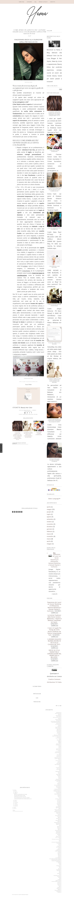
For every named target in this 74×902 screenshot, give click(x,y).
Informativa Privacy (57, 810)
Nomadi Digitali (58, 832)
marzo (49, 534)
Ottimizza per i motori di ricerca (56, 839)
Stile (59, 874)
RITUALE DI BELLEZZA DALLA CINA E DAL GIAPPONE (22, 797)
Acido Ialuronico (58, 712)
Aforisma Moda (58, 716)
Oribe (59, 838)
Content (59, 759)
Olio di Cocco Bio (58, 836)
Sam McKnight (58, 861)
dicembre (50, 526)
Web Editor (59, 887)
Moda (59, 825)
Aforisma (59, 714)
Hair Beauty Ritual (57, 798)
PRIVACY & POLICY (43, 1)
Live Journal (58, 816)
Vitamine (59, 885)
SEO (59, 864)
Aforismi (59, 718)
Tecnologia (59, 879)
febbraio (49, 531)
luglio (49, 514)
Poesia (59, 840)
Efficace (59, 773)
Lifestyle (59, 814)
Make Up (59, 819)
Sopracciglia (58, 873)
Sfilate (59, 866)
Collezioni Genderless (57, 752)
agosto (49, 517)
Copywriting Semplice (57, 764)
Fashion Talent (58, 781)
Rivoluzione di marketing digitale (56, 859)
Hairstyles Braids (58, 806)
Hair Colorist (58, 800)
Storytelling (58, 876)
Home (37, 697)
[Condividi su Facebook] (29, 413)
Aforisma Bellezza (58, 715)
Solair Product (58, 870)
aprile (49, 507)
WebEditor (59, 889)
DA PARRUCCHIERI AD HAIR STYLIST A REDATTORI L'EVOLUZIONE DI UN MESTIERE (28, 435)
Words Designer (58, 891)
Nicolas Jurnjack (58, 831)
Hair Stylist (58, 801)
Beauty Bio (59, 726)
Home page (21, 1)
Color (59, 753)
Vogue (59, 886)
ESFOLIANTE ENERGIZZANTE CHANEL (19, 795)
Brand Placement (58, 744)
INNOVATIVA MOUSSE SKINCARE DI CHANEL (20, 794)
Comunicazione (58, 756)
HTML (59, 808)
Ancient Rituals (58, 720)
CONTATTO (52, 1)
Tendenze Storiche (58, 880)
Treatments (58, 882)
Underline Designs (25, 894)
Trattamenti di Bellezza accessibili (56, 881)
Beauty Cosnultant (58, 728)
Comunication (58, 755)
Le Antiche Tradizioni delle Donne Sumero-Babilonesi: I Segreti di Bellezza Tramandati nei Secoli (54, 618)
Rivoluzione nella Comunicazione (56, 860)
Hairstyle (59, 805)
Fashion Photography (57, 780)
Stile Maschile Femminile (57, 875)
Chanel (59, 746)
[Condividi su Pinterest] (31, 413)
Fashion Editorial (58, 779)
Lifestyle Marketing (57, 815)
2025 (14, 808)
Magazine (59, 817)
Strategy (59, 877)
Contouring (58, 762)
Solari (59, 871)
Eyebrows (59, 776)
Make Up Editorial (58, 820)
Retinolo (59, 855)
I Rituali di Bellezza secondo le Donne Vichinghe (54, 460)
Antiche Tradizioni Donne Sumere (55, 722)
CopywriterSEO (58, 763)
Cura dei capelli (58, 769)
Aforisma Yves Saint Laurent (56, 717)
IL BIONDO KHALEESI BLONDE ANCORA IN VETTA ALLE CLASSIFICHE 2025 (54, 190)
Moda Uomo (58, 827)
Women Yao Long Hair (57, 890)
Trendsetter (58, 884)
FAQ (35, 1)
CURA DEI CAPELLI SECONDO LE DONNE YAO (54, 228)
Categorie (29, 1)
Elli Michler (58, 775)
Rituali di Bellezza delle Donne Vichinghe (54, 858)
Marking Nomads (58, 823)
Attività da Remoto (57, 724)
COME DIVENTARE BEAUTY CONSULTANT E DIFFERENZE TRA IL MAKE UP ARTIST (54, 420)
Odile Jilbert (58, 834)
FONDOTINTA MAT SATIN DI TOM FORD (20, 796)
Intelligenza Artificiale (57, 811)
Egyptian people (58, 774)
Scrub (59, 863)
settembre (50, 519)
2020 (14, 807)
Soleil (59, 872)
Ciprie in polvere (58, 749)
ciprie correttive (58, 748)
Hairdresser (58, 804)
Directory (59, 772)
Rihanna (59, 856)
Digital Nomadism (58, 771)
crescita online (58, 768)
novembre (50, 524)
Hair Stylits (58, 802)
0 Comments (34, 410)
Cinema (59, 747)
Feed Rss (59, 782)
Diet (59, 770)
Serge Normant (58, 865)
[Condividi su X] (27, 413)
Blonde (59, 742)
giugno (49, 512)
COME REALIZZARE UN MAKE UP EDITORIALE (54, 305)
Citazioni (59, 750)
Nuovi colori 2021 (58, 833)
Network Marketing (57, 830)
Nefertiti (59, 829)
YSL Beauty (59, 892)
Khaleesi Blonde (58, 812)
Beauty (27, 414)
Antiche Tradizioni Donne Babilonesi (55, 721)
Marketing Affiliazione (57, 822)
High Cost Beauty (58, 807)
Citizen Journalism (57, 751)
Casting (59, 745)
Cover (59, 765)
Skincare (59, 868)
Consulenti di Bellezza (57, 758)
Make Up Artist (58, 818)
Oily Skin (59, 835)
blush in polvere (58, 743)
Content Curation (58, 760)
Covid (59, 766)
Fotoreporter (58, 783)
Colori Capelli (31, 414)
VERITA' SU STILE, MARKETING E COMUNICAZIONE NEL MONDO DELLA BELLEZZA (54, 653)
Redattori (59, 854)
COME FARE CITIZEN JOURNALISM (39, 433)
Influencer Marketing (57, 809)
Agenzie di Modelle (57, 719)
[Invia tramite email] (25, 413)
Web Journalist (58, 888)
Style (59, 878)
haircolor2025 (58, 803)
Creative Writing (58, 767)
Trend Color (58, 883)
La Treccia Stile (58, 813)
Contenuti (59, 761)
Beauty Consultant (58, 727)
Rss (54, 553)
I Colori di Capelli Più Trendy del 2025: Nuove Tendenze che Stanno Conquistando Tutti (17, 436)
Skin (59, 867)
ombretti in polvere (57, 837)
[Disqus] (28, 459)
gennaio (49, 529)
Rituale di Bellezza (58, 857)
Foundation (58, 784)
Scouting (59, 862)
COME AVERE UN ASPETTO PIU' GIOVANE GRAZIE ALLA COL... (23, 798)
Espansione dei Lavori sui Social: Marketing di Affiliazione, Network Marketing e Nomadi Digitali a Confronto (54, 560)
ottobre (49, 522)
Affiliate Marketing (57, 713)
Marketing (59, 821)
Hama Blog (16, 894)
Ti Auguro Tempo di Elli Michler (54, 343)
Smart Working (58, 869)
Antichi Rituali (58, 723)
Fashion (59, 778)
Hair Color (35, 414)
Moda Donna (58, 826)
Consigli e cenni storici (57, 757)
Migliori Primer (58, 824)
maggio (49, 509)
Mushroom (59, 828)
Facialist (59, 777)
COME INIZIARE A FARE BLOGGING (54, 267)
